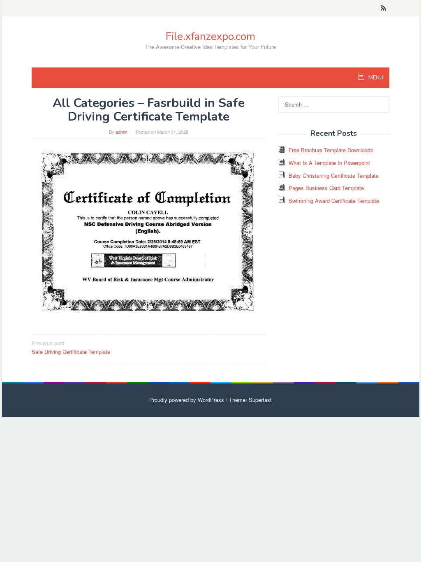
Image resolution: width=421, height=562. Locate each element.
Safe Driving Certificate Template (71, 347)
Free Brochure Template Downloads (331, 150)
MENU (375, 77)
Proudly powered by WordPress (186, 400)
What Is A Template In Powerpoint (329, 163)
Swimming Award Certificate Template (334, 200)
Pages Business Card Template (326, 188)
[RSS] (383, 8)
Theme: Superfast (250, 400)
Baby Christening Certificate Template (334, 175)
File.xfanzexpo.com (210, 36)
